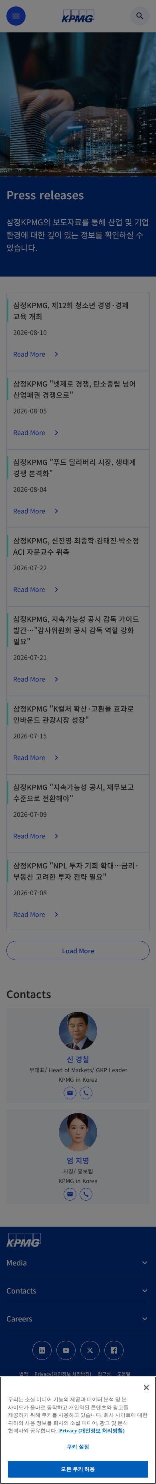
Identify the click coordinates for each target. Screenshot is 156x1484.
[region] (78, 1430)
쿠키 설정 (78, 1447)
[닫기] (146, 1387)
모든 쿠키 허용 (78, 1469)
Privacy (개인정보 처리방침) (91, 1431)
